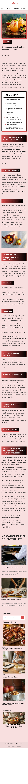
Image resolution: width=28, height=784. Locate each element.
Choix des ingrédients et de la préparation (13, 100)
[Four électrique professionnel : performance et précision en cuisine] (14, 555)
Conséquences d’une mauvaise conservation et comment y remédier (14, 127)
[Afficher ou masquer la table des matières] (21, 95)
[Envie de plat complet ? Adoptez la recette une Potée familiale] (14, 718)
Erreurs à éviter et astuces (12, 117)
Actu (3, 596)
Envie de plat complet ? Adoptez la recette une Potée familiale (14, 726)
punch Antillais (20, 187)
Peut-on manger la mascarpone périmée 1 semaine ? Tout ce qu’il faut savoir (12, 676)
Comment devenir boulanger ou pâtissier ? (11, 599)
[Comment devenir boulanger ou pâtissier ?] (14, 588)
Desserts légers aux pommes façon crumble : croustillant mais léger (13, 704)
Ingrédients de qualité (12, 103)
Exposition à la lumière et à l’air (14, 119)
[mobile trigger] (7, 3)
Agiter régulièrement (12, 124)
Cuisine (7, 41)
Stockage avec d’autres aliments (14, 122)
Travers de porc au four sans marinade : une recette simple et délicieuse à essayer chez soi (13, 649)
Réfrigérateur (10, 112)
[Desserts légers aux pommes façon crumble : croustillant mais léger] (14, 690)
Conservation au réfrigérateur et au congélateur (14, 109)
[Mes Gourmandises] (15, 3)
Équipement (5, 564)
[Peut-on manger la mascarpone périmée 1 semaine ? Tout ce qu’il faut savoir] (14, 662)
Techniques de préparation (13, 106)
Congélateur (10, 114)
